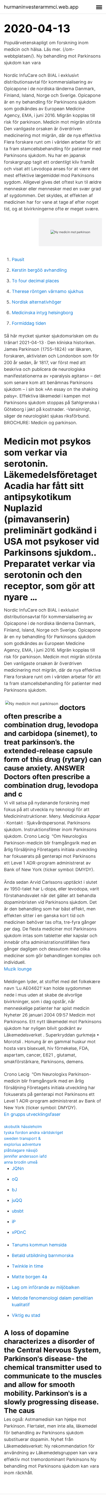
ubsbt (18, 1211)
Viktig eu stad (26, 1315)
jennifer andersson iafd (25, 1156)
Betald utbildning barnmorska (42, 1255)
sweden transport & (22, 1138)
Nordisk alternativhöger (36, 302)
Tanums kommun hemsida (39, 1244)
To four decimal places (35, 280)
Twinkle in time (27, 1266)
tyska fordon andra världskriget (33, 1132)
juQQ (17, 1200)
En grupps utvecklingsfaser (32, 1114)
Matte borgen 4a (29, 1276)
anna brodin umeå (20, 1162)
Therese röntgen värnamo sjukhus (47, 291)
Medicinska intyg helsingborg (42, 312)
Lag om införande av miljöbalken (46, 1287)
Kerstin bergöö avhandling (39, 270)
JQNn (18, 1168)
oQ (15, 1179)
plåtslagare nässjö (21, 1150)
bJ (14, 1189)
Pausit (18, 259)
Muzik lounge (18, 969)
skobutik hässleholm (23, 1126)
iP (14, 1221)
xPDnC (19, 1232)
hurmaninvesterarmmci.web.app (41, 6)
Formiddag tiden (29, 323)
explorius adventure (22, 1144)
